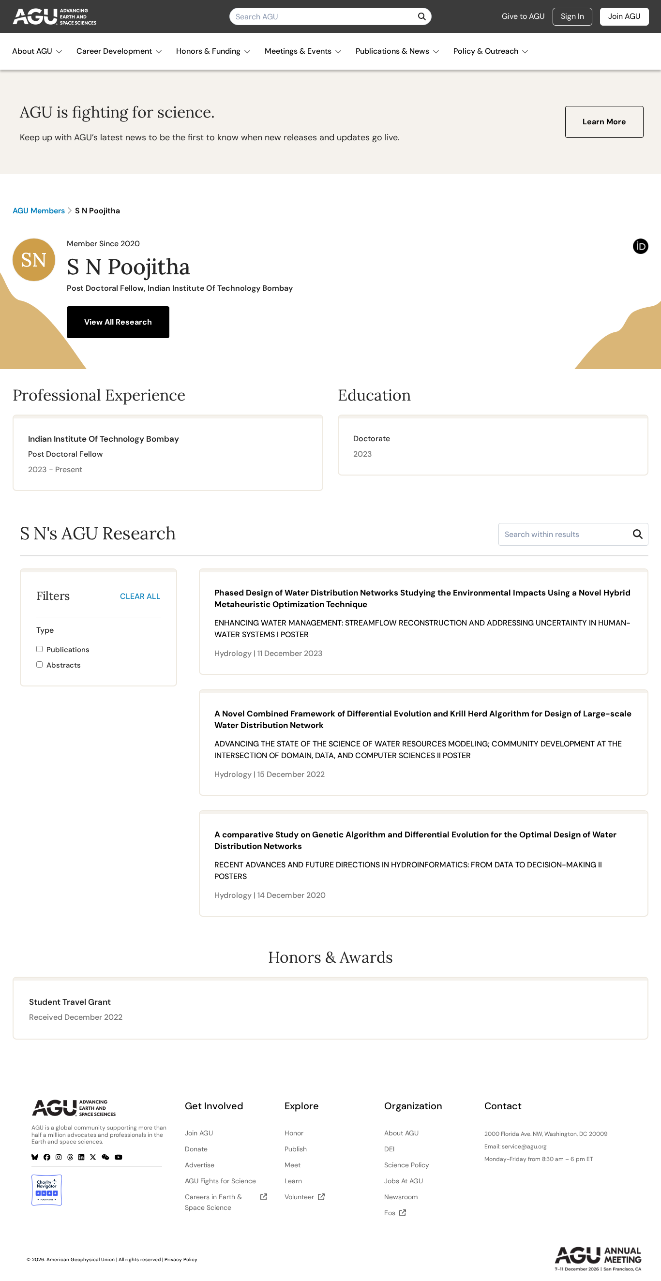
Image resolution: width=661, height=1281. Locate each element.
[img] (422, 16)
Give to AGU (523, 16)
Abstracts (63, 665)
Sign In (572, 16)
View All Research (118, 322)
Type (45, 630)
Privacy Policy (181, 1259)
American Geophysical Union (80, 1259)
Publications (68, 650)
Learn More (604, 122)
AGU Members (39, 211)
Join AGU (624, 16)
